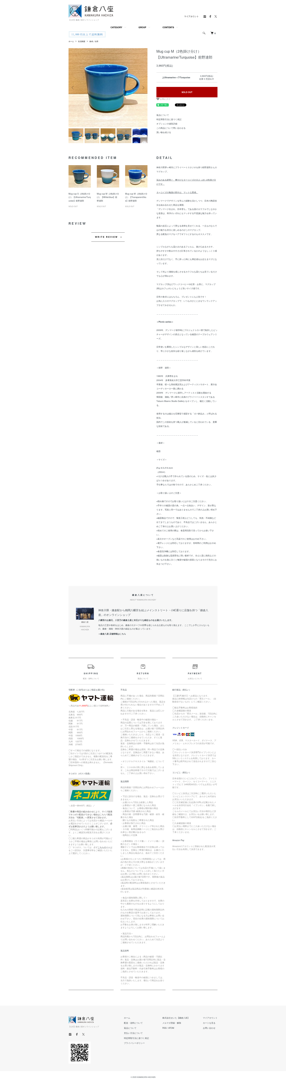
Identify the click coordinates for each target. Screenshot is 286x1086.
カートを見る (209, 1022)
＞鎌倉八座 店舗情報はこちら (112, 633)
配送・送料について (133, 1022)
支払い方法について (133, 1032)
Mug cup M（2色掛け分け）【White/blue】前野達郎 (108, 197)
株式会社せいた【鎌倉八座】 (175, 1017)
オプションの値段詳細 (166, 123)
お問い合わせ (209, 1027)
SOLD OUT (187, 92)
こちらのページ (105, 847)
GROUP (142, 27)
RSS (164, 1027)
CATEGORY (116, 27)
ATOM (171, 1027)
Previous (73, 87)
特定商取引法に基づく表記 (168, 119)
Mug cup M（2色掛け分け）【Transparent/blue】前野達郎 (136, 197)
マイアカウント (191, 16)
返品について (162, 114)
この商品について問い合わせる (171, 127)
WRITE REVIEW (106, 236)
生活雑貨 (81, 41)
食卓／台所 (93, 41)
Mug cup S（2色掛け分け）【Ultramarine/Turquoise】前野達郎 (80, 197)
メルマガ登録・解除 (171, 1022)
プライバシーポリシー (134, 1042)
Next (143, 87)
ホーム (71, 41)
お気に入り (164, 98)
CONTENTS (168, 27)
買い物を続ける (163, 132)
